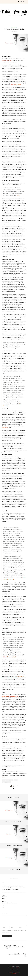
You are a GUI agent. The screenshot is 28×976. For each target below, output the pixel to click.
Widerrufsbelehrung (15, 972)
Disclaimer (14, 973)
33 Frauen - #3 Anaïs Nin (14, 955)
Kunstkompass (5, 427)
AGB (9, 972)
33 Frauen (4, 780)
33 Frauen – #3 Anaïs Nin (14, 869)
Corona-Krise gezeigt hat (15, 85)
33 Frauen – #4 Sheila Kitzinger (14, 846)
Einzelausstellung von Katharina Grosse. (10, 696)
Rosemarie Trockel (6, 782)
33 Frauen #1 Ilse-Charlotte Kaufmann (14, 822)
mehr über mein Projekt (7, 60)
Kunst (15, 780)
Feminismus (10, 780)
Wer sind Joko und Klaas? (9, 657)
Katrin (16, 786)
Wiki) (18, 196)
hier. (4, 777)
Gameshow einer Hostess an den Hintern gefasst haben (13, 677)
